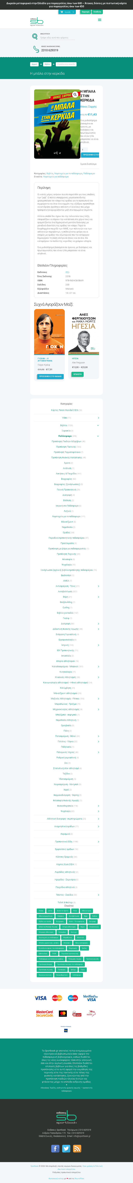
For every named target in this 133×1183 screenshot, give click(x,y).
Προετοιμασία (67, 543)
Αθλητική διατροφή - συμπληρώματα (64, 819)
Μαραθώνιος (67, 937)
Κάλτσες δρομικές (64, 857)
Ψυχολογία (67, 564)
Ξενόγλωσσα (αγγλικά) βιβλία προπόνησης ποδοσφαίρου (67, 570)
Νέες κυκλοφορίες (81, 943)
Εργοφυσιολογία (66, 640)
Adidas (41, 911)
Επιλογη (78, 374)
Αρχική (34, 64)
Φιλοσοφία (67, 559)
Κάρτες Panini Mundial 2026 (64, 410)
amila (50, 911)
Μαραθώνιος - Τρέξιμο (66, 704)
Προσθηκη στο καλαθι (94, 155)
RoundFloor (79, 1178)
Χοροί (66, 790)
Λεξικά (67, 511)
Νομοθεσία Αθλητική (66, 720)
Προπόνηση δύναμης (45, 964)
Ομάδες (66, 532)
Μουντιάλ (80, 937)
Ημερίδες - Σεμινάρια (65, 879)
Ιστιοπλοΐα (66, 656)
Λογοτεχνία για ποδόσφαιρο (56, 176)
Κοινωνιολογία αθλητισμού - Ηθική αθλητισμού (65, 682)
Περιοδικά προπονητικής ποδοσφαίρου (67, 538)
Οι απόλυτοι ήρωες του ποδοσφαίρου (51, 948)
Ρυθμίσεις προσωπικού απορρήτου (66, 1172)
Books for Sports (62, 911)
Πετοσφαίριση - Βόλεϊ (65, 736)
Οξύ (67, 272)
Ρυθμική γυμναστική (66, 757)
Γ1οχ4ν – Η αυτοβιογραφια (45, 359)
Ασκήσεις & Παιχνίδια (66, 473)
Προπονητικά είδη (92, 959)
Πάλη (66, 731)
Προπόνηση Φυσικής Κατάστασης (66, 457)
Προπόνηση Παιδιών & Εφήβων (66, 441)
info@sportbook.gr (81, 1136)
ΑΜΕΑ (66, 581)
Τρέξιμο (73, 970)
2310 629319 (49, 50)
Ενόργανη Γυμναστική (66, 634)
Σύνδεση (97, 12)
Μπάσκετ (67, 943)
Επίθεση (67, 500)
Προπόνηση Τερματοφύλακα (67, 452)
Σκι (66, 763)
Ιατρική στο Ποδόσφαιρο (67, 506)
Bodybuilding (66, 602)
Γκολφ (66, 618)
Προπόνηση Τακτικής (66, 447)
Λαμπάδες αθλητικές (65, 872)
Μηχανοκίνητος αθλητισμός (66, 709)
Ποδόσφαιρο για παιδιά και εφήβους (51, 959)
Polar (75, 911)
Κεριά (83, 927)
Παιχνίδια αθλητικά (65, 887)
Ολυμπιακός (73, 948)
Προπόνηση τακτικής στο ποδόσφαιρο (70, 964)
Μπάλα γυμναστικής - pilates (49, 943)
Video (64, 418)
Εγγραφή (85, 12)
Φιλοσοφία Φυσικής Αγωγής (66, 800)
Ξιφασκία (66, 431)
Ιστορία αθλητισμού (65, 661)
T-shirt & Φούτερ (65, 902)
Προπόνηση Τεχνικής (66, 554)
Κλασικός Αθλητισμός (65, 677)
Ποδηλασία (66, 747)
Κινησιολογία (66, 672)
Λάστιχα (74, 932)
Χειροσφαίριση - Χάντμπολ (66, 784)
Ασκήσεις (60, 916)
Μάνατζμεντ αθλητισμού (65, 693)
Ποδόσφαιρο (89, 173)
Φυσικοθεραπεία (65, 806)
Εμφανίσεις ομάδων (64, 849)
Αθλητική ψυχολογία (45, 916)
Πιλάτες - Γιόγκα (65, 741)
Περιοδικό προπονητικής (69, 953)
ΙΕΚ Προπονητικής (65, 650)
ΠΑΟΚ (54, 953)
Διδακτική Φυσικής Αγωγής (66, 629)
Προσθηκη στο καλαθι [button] (50, 376)
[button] (75, 94)
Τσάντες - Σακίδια (64, 895)
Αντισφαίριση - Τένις (66, 586)
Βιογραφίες (66, 479)
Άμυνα (67, 463)
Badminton (66, 575)
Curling (66, 607)
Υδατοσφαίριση (66, 779)
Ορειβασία (66, 725)
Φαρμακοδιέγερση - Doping (66, 795)
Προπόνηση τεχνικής (46, 970)
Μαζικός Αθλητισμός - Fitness (65, 698)
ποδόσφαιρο (77, 975)
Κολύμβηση (65, 688)
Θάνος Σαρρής (88, 106)
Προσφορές (62, 970)
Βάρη (65, 597)
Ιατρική (65, 645)
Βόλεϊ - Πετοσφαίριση (76, 921)
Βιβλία (47, 64)
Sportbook (34, 1166)
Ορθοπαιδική (43, 953)
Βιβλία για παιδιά (65, 613)
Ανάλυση (67, 468)
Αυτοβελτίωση (65, 591)
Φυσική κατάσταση (45, 975)
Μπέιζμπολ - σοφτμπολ (66, 715)
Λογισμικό (65, 834)
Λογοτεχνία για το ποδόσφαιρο (68, 173)
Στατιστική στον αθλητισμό (66, 768)
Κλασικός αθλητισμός (46, 932)
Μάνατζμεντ (67, 522)
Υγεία (83, 970)
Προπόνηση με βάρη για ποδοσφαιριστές (67, 548)
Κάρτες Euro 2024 (65, 864)
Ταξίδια (66, 773)
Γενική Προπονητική (66, 489)
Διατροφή (67, 495)
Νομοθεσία (67, 527)
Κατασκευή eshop (56, 1178)
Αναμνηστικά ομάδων (64, 826)
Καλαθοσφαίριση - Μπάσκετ (65, 666)
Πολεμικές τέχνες (65, 752)
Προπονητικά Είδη (63, 841)
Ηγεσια (75, 358)
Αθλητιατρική (86, 911)
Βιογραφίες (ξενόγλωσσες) (67, 484)
